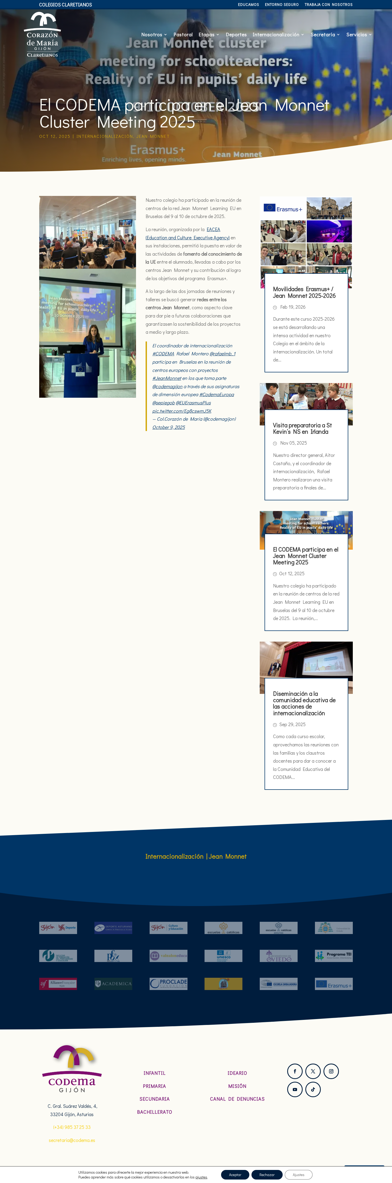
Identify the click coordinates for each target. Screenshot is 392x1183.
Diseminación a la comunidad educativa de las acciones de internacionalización (304, 703)
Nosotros (151, 34)
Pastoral (183, 34)
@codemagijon (167, 386)
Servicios (356, 34)
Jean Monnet (153, 136)
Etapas (207, 34)
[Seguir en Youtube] (295, 1089)
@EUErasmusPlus (193, 402)
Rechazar (267, 1174)
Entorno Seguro (282, 5)
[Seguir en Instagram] (331, 1071)
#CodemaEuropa (216, 394)
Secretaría (323, 34)
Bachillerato (154, 1112)
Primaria (154, 1086)
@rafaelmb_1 (222, 353)
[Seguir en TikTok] (313, 1089)
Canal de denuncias (237, 1099)
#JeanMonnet (166, 378)
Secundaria (154, 1099)
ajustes (201, 1177)
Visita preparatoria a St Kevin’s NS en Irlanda (302, 428)
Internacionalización (276, 34)
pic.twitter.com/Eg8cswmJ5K (181, 411)
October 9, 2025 (168, 427)
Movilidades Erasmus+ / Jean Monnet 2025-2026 (304, 292)
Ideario (237, 1073)
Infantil (155, 1073)
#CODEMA (163, 353)
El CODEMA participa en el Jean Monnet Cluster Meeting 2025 (305, 555)
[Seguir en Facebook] (295, 1071)
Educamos (248, 5)
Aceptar (235, 1174)
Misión (237, 1086)
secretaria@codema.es (72, 1140)
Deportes (236, 34)
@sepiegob (163, 402)
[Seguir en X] (313, 1071)
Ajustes (299, 1174)
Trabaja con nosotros (329, 5)
